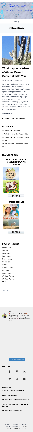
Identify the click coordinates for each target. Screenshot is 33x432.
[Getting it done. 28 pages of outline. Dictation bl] (16, 348)
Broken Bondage (16, 202)
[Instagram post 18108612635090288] (16, 331)
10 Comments (19, 80)
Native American (8, 267)
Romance (5, 270)
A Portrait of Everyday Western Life (15, 134)
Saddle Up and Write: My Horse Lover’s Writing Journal (16, 162)
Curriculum (6, 253)
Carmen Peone (8, 80)
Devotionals (6, 256)
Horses (4, 265)
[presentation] (16, 50)
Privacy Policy (20, 428)
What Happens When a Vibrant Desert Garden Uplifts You (15, 72)
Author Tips (6, 248)
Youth (4, 282)
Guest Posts (6, 262)
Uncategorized (7, 273)
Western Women (8, 276)
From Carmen (7, 259)
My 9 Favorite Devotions (11, 130)
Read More (7, 113)
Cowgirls (5, 250)
